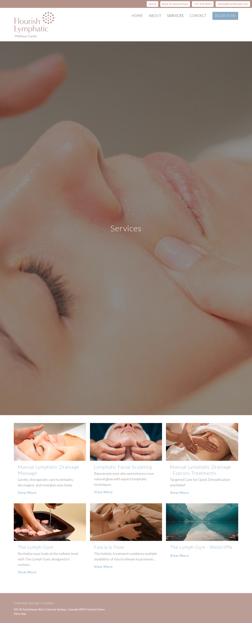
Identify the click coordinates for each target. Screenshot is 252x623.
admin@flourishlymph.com (233, 4)
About (155, 16)
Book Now (225, 16)
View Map (20, 613)
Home (137, 16)
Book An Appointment (175, 4)
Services (175, 16)
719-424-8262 (203, 4)
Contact (198, 16)
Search (152, 4)
